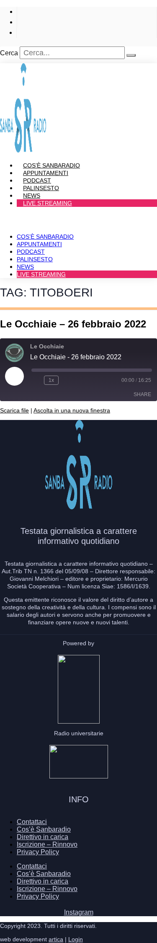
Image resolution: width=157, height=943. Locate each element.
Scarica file (14, 410)
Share (142, 394)
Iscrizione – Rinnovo (47, 844)
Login (75, 939)
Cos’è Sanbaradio (45, 236)
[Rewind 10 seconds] (36, 380)
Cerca (9, 53)
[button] (78, 217)
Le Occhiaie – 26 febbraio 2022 (73, 324)
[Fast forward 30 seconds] (66, 380)
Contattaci (32, 821)
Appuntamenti (39, 244)
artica (56, 939)
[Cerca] (131, 55)
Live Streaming (47, 203)
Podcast (31, 251)
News (25, 266)
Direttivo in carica (42, 836)
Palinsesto (35, 259)
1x (51, 380)
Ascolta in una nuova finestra (71, 410)
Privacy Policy (38, 851)
